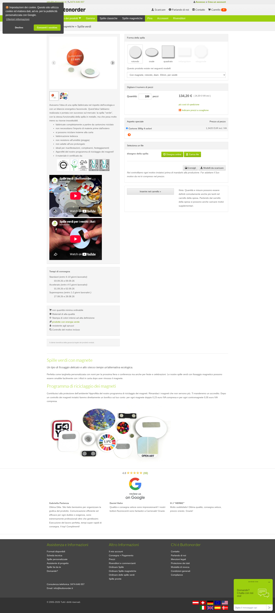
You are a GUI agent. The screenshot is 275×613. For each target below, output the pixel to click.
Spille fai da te (54, 567)
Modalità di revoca (180, 567)
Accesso (200, 2)
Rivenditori (179, 18)
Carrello (217, 9)
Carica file (193, 154)
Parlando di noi (180, 9)
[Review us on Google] (135, 487)
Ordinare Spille (116, 567)
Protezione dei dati (180, 563)
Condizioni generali (180, 571)
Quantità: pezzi (143, 96)
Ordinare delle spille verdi (121, 575)
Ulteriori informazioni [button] (17, 19)
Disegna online (173, 154)
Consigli (191, 168)
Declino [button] (19, 27)
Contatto (175, 551)
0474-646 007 (77, 2)
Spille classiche (108, 18)
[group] (54, 96)
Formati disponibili (56, 551)
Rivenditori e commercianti (122, 563)
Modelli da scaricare (213, 168)
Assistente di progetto (58, 563)
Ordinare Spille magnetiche (122, 571)
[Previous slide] (54, 63)
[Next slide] (112, 63)
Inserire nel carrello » (150, 191)
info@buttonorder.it (56, 2)
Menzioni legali (178, 559)
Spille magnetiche (132, 18)
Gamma (90, 18)
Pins (149, 18)
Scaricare (160, 9)
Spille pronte (115, 579)
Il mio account (116, 551)
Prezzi (112, 559)
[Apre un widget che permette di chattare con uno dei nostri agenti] (253, 595)
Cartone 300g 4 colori (140, 128)
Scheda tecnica (54, 555)
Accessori (162, 18)
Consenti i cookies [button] (47, 27)
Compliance (177, 575)
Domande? (52, 571)
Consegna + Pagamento (121, 555)
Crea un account (217, 2)
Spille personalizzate (57, 559)
